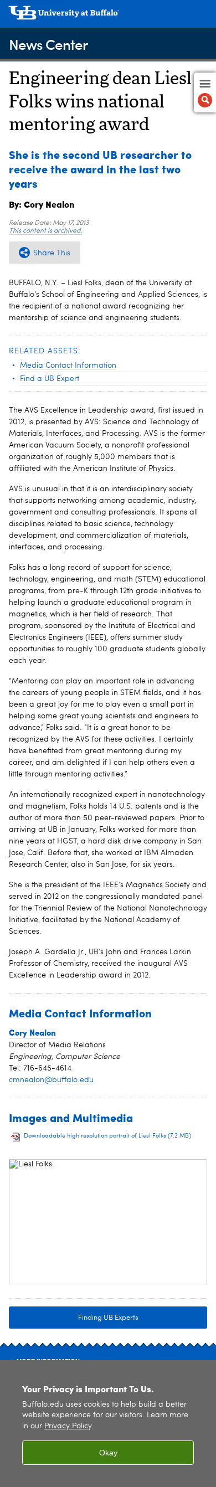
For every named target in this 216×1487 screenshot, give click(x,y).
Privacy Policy (67, 1426)
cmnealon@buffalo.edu (51, 1080)
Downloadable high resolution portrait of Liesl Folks (107, 1136)
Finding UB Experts (108, 1317)
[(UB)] (108, 16)
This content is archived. (45, 231)
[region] (108, 1423)
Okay (108, 1452)
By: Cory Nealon (41, 204)
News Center (48, 44)
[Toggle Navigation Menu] (205, 92)
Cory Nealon (32, 1032)
